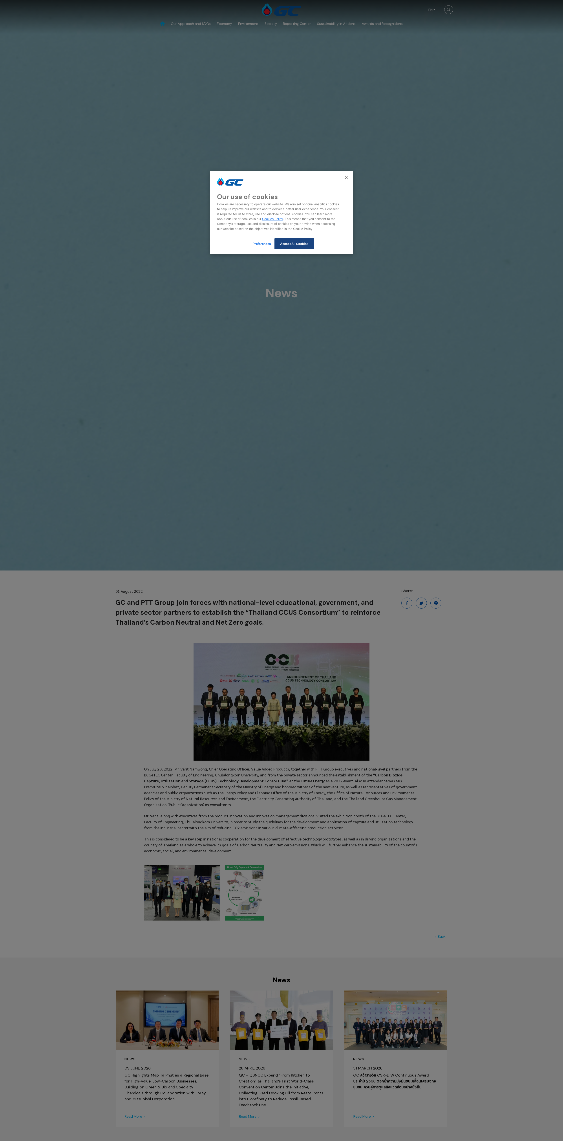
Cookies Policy (272, 219)
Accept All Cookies (294, 244)
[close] (346, 178)
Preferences (262, 244)
